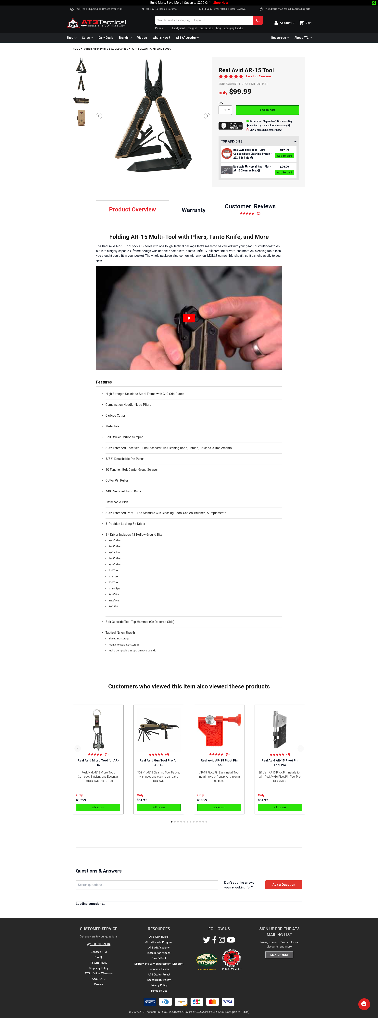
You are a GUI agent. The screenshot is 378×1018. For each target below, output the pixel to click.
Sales (86, 38)
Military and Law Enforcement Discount (158, 964)
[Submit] (258, 20)
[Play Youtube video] (189, 318)
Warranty (194, 210)
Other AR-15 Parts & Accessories (106, 48)
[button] (171, 822)
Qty (221, 103)
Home (76, 48)
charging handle (233, 28)
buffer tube (206, 28)
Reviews (250, 209)
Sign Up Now (279, 955)
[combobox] (209, 20)
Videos (142, 38)
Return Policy (98, 963)
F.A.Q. (98, 957)
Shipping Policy (98, 968)
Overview (132, 209)
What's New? (161, 38)
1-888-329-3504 (100, 944)
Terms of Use (159, 991)
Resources (278, 38)
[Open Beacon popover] (364, 1004)
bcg (218, 28)
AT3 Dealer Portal (159, 974)
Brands (124, 38)
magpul (192, 28)
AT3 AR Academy (187, 38)
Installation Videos (158, 953)
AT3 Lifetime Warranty (99, 973)
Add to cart (267, 110)
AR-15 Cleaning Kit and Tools (151, 48)
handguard (178, 28)
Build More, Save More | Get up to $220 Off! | (189, 3)
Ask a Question (283, 884)
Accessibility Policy (159, 980)
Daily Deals (105, 38)
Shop (70, 38)
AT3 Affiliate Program (158, 942)
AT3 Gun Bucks (159, 937)
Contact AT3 (99, 952)
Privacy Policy (159, 985)
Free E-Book (159, 958)
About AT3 (302, 38)
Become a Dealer (159, 969)
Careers (98, 984)
